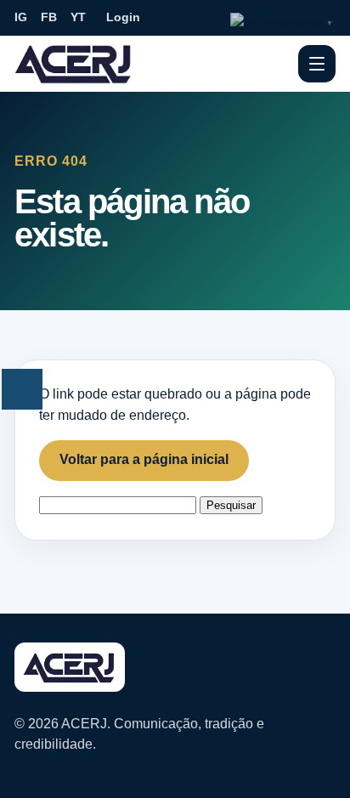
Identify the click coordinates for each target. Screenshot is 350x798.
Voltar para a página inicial (144, 459)
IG (20, 17)
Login (123, 17)
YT (78, 17)
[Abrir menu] (317, 63)
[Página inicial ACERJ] (73, 62)
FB (49, 17)
